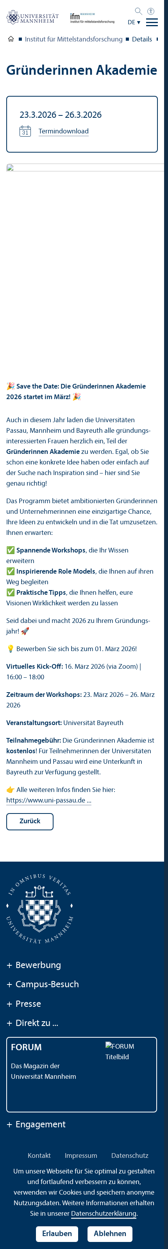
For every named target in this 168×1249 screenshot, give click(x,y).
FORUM (26, 1048)
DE (131, 23)
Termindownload (64, 131)
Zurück (30, 821)
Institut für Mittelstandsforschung (74, 39)
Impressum (81, 1156)
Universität (11, 40)
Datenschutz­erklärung (103, 1214)
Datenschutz (129, 1156)
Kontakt (39, 1156)
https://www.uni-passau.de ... (48, 800)
